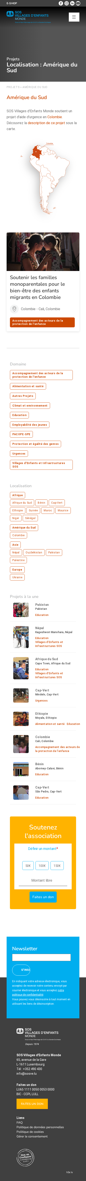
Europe (17, 569)
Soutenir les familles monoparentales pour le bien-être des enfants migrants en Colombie (37, 287)
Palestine (18, 560)
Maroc (48, 510)
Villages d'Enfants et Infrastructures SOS (38, 465)
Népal (16, 552)
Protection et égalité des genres (35, 444)
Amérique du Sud (24, 527)
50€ (28, 866)
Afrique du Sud (22, 502)
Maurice (63, 510)
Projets (13, 87)
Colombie (18, 535)
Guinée (33, 510)
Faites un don (32, 1104)
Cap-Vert (56, 502)
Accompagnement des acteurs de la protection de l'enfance (37, 322)
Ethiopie (17, 510)
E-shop (12, 3)
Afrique (17, 495)
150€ (57, 866)
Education (19, 415)
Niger (15, 518)
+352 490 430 (32, 1069)
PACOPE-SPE (21, 434)
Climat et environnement (30, 405)
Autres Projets (22, 396)
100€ (42, 866)
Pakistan (54, 552)
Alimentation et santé (28, 386)
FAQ (20, 1122)
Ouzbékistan (34, 552)
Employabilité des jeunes (29, 424)
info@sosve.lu (27, 1074)
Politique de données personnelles (40, 1127)
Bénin (41, 502)
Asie (15, 544)
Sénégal (30, 518)
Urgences (19, 453)
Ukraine (17, 577)
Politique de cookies (30, 1132)
